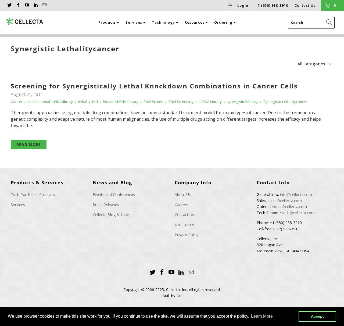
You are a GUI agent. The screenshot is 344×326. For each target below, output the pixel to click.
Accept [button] (317, 316)
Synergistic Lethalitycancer (65, 48)
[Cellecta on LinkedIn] (35, 5)
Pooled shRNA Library (120, 101)
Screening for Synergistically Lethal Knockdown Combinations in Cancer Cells (154, 85)
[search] (311, 22)
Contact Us (305, 5)
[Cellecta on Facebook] (17, 5)
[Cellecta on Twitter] (9, 5)
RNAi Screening (181, 101)
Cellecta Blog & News (112, 214)
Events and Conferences (114, 194)
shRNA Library (210, 101)
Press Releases (106, 204)
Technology (164, 22)
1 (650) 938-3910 (273, 5)
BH (179, 295)
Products (107, 22)
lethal (82, 101)
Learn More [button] (262, 316)
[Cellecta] (25, 22)
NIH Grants (184, 224)
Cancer (17, 101)
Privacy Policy (186, 234)
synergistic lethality (242, 101)
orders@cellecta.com (288, 206)
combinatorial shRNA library (50, 101)
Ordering (224, 22)
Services (134, 22)
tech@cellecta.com (298, 212)
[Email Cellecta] (44, 5)
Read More (28, 144)
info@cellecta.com (296, 194)
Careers (181, 204)
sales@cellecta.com (285, 200)
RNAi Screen (153, 101)
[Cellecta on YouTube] (26, 5)
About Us (183, 194)
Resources (195, 22)
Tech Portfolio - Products (33, 194)
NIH (95, 101)
